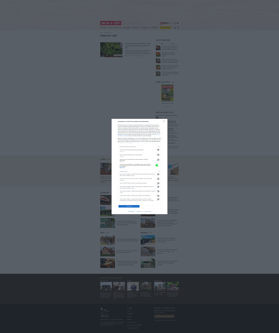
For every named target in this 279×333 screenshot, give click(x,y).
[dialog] (139, 166)
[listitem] (139, 146)
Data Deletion (131, 211)
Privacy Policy (148, 211)
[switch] (157, 150)
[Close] (164, 121)
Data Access (139, 211)
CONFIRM (129, 206)
